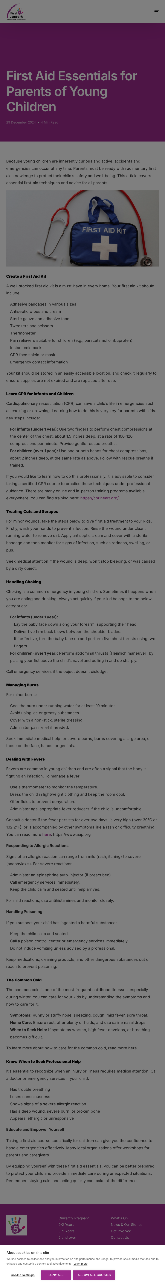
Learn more (80, 1263)
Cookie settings (23, 1275)
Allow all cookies (94, 1275)
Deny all (56, 1275)
